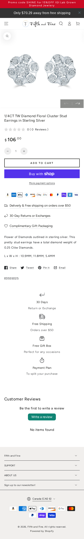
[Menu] (6, 23)
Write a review (41, 417)
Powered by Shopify (42, 531)
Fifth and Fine (35, 526)
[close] (79, 12)
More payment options (42, 183)
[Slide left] (66, 103)
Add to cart (42, 162)
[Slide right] (78, 103)
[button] (60, 23)
